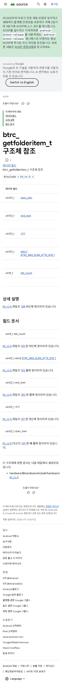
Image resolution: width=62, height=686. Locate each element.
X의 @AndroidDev (13, 583)
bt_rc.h (26, 176)
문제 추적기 (8, 653)
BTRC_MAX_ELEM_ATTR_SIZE (37, 255)
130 (23, 395)
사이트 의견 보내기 (35, 671)
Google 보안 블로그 (13, 594)
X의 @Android (10, 578)
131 (23, 419)
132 (23, 370)
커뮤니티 (24, 666)
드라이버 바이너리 (12, 563)
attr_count (26, 273)
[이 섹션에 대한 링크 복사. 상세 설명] (23, 299)
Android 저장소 (11, 536)
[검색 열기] (39, 4)
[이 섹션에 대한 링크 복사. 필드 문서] (23, 321)
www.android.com (13, 636)
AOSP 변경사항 (24, 47)
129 (23, 443)
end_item (26, 215)
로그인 (54, 4)
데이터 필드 (9, 165)
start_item (26, 197)
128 (23, 306)
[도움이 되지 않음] (28, 103)
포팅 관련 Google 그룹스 (15, 611)
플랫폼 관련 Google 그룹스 (16, 600)
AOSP (6, 96)
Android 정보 (10, 666)
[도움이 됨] (22, 103)
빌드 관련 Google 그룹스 (15, 605)
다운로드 (7, 547)
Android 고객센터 (12, 625)
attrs (23, 251)
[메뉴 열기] (5, 4)
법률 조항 (37, 666)
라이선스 (50, 666)
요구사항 (7, 541)
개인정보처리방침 (14, 671)
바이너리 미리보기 (12, 552)
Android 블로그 (11, 589)
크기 (23, 233)
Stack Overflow (11, 647)
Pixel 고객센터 (10, 631)
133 (23, 346)
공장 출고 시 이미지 (12, 558)
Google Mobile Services (15, 642)
